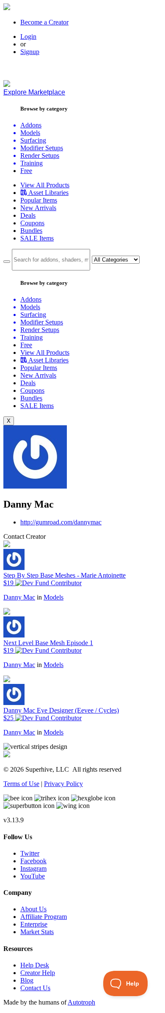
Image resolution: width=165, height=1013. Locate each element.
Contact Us (35, 987)
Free (26, 170)
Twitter (29, 853)
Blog (26, 980)
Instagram (33, 868)
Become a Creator (44, 22)
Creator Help (37, 972)
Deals (28, 215)
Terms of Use (21, 783)
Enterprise (33, 924)
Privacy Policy (63, 783)
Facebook (33, 860)
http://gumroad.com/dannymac (61, 522)
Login (28, 36)
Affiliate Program (43, 916)
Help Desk (34, 965)
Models (53, 597)
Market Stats (37, 931)
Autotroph (81, 1002)
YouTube (32, 876)
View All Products (44, 185)
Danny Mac (19, 597)
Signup (29, 51)
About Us (33, 909)
